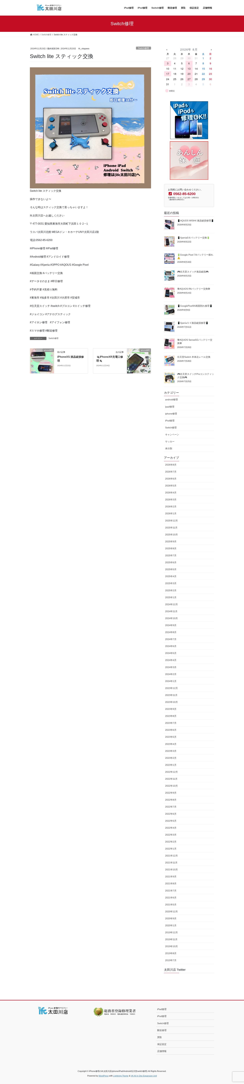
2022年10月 (171, 785)
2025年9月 (170, 541)
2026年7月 (170, 471)
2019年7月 (170, 960)
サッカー (169, 441)
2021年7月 (170, 890)
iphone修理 (171, 413)
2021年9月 (170, 876)
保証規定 (161, 1044)
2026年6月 (170, 478)
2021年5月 (170, 904)
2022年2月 (170, 841)
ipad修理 (169, 406)
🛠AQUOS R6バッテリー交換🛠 (193, 288)
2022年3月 (170, 834)
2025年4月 (170, 576)
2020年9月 (170, 918)
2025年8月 (170, 548)
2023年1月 (170, 765)
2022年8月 (170, 799)
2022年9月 (170, 792)
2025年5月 (170, 569)
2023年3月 (170, 751)
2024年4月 (170, 660)
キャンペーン (172, 434)
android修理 (171, 399)
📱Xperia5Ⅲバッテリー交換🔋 (193, 237)
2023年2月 (170, 758)
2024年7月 (170, 639)
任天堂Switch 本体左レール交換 (193, 357)
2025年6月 (170, 562)
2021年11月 (171, 862)
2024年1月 (170, 681)
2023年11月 (171, 695)
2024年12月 (171, 604)
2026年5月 (170, 485)
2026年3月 (170, 499)
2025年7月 (170, 555)
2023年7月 (170, 723)
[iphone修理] (42, 360)
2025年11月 (171, 527)
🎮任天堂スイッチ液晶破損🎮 (192, 271)
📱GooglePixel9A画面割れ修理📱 (194, 306)
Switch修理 (143, 48)
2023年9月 (170, 709)
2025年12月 (171, 520)
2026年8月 (170, 464)
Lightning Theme (120, 1076)
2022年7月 (170, 806)
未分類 (168, 448)
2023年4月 (170, 744)
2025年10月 (171, 534)
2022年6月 (170, 814)
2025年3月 (170, 583)
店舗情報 (161, 1051)
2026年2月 (170, 506)
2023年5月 (170, 737)
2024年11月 (171, 611)
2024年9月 (170, 625)
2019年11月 (171, 939)
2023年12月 (171, 688)
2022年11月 (171, 779)
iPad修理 (161, 1009)
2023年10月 (171, 702)
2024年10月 (171, 618)
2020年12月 (171, 911)
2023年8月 (170, 716)
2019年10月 (171, 946)
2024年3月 (170, 667)
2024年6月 (170, 646)
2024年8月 (170, 632)
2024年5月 (170, 653)
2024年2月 (170, 674)
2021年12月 (171, 855)
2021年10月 (171, 869)
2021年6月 (170, 897)
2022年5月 (170, 820)
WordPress (104, 1076)
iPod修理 (169, 420)
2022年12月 (171, 772)
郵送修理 (161, 1030)
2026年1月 (170, 513)
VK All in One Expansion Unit (144, 1076)
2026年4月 (170, 492)
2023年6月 (170, 730)
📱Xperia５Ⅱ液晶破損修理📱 (192, 323)
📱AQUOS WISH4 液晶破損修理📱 (195, 220)
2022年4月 (170, 827)
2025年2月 (170, 590)
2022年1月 (170, 848)
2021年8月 (170, 883)
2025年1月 (170, 597)
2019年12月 (171, 932)
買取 (159, 1037)
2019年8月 (170, 953)
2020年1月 (170, 925)
